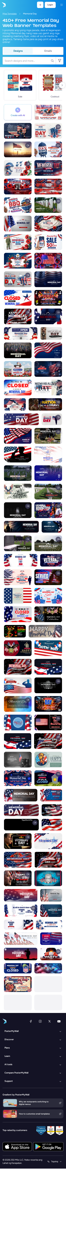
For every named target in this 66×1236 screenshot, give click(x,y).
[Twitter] (49, 1021)
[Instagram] (40, 1021)
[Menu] (61, 4)
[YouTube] (59, 1021)
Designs (18, 50)
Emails (48, 50)
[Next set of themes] (62, 85)
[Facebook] (31, 1021)
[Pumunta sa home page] (3, 5)
